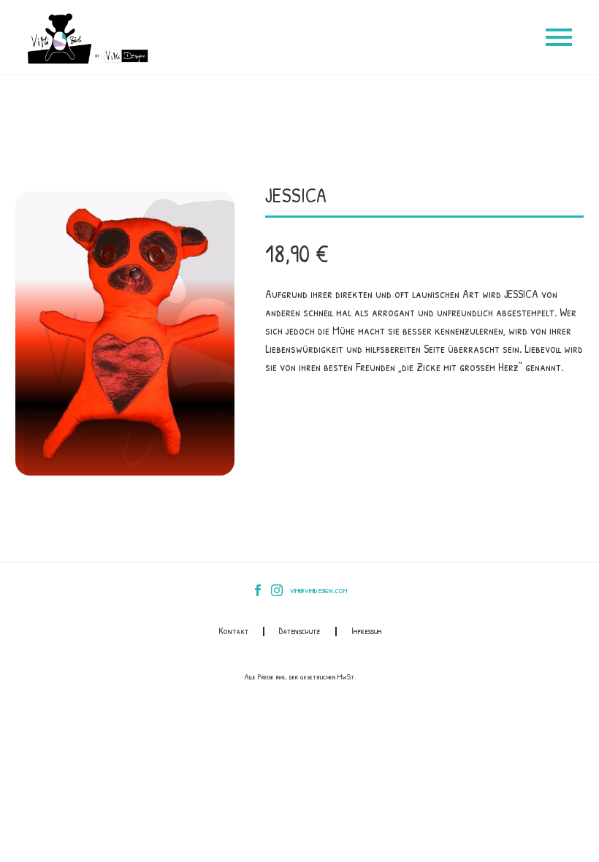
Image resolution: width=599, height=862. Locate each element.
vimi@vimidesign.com (318, 590)
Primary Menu (559, 37)
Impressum (366, 631)
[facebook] (258, 590)
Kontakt (233, 631)
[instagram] (277, 590)
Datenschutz (300, 631)
